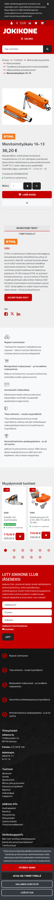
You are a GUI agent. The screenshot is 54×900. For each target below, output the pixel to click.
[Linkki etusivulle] (20, 31)
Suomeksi (9, 629)
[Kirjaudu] (12, 23)
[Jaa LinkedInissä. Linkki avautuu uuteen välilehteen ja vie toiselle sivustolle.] (19, 314)
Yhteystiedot (8, 818)
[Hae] (47, 49)
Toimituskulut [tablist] (27, 233)
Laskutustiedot (9, 821)
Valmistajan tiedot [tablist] (27, 228)
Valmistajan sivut (18, 297)
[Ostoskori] (42, 23)
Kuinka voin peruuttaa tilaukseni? (17, 842)
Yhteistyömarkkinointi (12, 824)
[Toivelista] (36, 23)
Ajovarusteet (8, 779)
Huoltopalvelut (9, 808)
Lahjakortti (7, 796)
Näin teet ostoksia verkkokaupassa (18, 838)
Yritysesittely (8, 814)
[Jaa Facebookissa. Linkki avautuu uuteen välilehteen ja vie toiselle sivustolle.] (7, 314)
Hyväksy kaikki (27, 867)
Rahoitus (6, 811)
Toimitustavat (9, 845)
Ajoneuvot (7, 773)
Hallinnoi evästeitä (27, 884)
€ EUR (22, 23)
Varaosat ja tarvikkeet (12, 786)
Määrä (5, 185)
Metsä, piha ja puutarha (13, 783)
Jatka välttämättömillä (27, 876)
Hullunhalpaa (8, 793)
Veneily (5, 776)
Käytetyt (6, 789)
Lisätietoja (27, 892)
